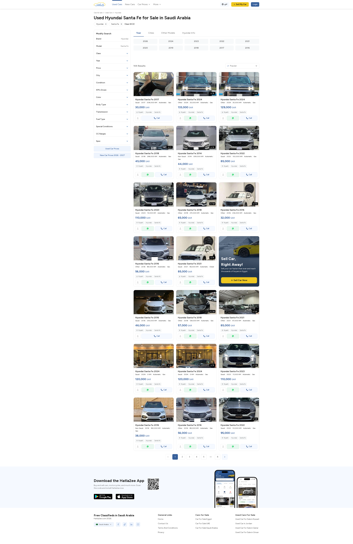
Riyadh (140, 112)
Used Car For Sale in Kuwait (247, 519)
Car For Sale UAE (202, 523)
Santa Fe (157, 112)
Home (160, 519)
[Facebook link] (118, 524)
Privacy (161, 532)
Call (158, 118)
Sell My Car (241, 4)
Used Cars (117, 4)
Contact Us (163, 523)
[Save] (170, 75)
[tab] (138, 33)
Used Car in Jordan (243, 523)
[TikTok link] (125, 524)
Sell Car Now (240, 280)
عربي (225, 3)
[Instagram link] (138, 524)
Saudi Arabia (104, 524)
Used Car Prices (112, 149)
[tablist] (196, 33)
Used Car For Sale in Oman (247, 532)
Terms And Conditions (168, 528)
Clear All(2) (130, 24)
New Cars (130, 4)
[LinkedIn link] (131, 524)
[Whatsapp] (190, 118)
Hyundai (149, 112)
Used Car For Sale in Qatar (246, 528)
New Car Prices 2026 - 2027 (112, 155)
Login (255, 4)
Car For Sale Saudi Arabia (206, 528)
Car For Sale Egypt (203, 519)
